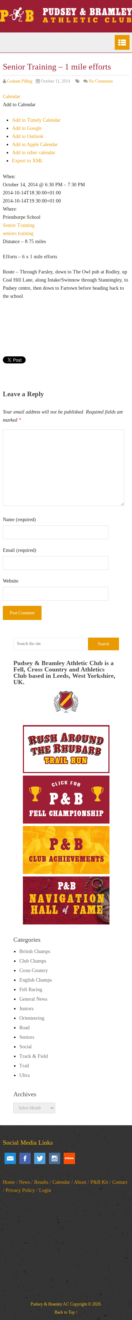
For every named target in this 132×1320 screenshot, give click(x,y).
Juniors (26, 1008)
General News (33, 999)
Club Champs (32, 961)
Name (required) (19, 519)
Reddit (69, 1158)
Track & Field (33, 1056)
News (24, 1182)
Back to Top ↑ (66, 1312)
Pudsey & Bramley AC (50, 1304)
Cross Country (33, 970)
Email (10, 1158)
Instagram (54, 1158)
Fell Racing (30, 989)
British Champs (34, 951)
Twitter (39, 1158)
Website (10, 581)
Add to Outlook (27, 136)
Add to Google (27, 128)
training (25, 233)
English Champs (35, 980)
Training (25, 225)
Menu (122, 42)
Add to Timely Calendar (36, 120)
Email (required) (19, 550)
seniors (10, 233)
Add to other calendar (33, 152)
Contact (119, 1182)
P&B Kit (99, 1182)
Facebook (25, 1158)
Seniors (26, 1037)
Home (9, 1182)
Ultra (24, 1075)
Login (45, 1190)
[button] (19, 104)
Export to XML (27, 160)
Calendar (61, 1182)
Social (25, 1046)
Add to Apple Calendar (35, 144)
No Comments (101, 81)
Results (41, 1182)
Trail (24, 1065)
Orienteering (31, 1018)
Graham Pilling (19, 81)
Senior (9, 225)
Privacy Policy (20, 1190)
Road (24, 1027)
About (80, 1182)
